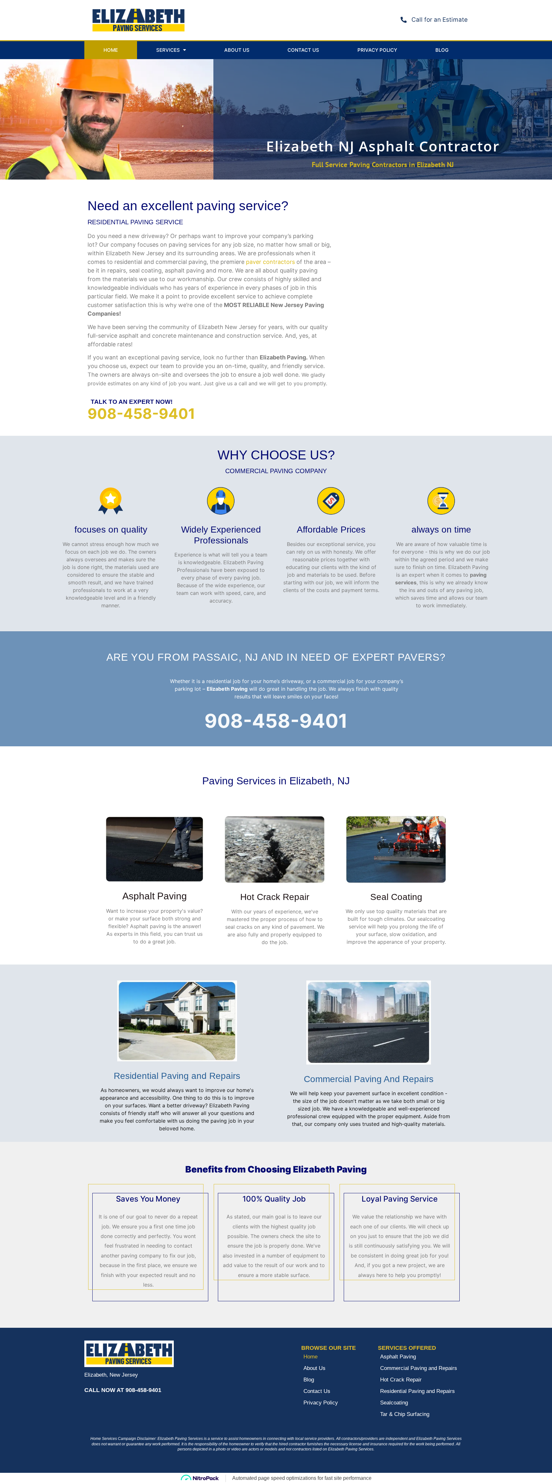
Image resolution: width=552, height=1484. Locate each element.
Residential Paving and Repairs (177, 1076)
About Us (236, 50)
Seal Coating (396, 897)
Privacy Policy (377, 50)
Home (110, 50)
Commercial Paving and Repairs (418, 1368)
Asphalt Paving (154, 896)
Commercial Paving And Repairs (368, 1079)
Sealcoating (394, 1403)
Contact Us (303, 50)
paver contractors (270, 261)
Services (168, 50)
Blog (441, 50)
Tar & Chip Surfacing (404, 1414)
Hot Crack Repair (274, 897)
